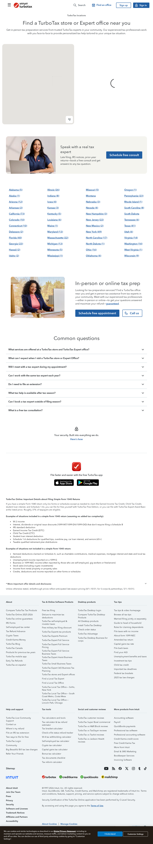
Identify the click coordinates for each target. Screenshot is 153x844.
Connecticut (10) (18, 225)
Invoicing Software (123, 760)
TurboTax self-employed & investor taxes (54, 621)
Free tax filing (48, 610)
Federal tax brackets (123, 673)
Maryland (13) (55, 231)
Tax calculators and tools (53, 718)
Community (11, 745)
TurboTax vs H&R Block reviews (93, 726)
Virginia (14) (131, 237)
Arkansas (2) (16, 207)
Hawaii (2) (14, 249)
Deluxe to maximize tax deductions (53, 615)
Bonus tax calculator (51, 753)
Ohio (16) (91, 249)
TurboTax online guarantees (19, 619)
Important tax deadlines (125, 669)
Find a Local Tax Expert (53, 678)
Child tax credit (121, 665)
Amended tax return (123, 640)
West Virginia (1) (133, 249)
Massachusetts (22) (57, 237)
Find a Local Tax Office (53, 683)
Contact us (11, 724)
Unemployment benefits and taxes (130, 656)
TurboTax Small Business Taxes (56, 663)
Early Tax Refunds (14, 660)
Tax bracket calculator (52, 728)
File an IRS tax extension (17, 733)
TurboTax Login (13, 741)
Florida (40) (15, 237)
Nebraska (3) (93, 201)
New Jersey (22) (95, 219)
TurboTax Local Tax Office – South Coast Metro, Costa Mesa (58, 694)
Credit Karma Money (16, 640)
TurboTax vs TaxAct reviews (91, 734)
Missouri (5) (92, 189)
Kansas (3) (53, 207)
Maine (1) (52, 225)
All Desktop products (88, 621)
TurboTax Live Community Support (18, 718)
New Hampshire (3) (96, 213)
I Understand (110, 834)
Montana (91, 195)
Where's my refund (15, 728)
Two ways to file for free (17, 737)
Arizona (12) (16, 201)
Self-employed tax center (18, 627)
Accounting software (124, 718)
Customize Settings (135, 834)
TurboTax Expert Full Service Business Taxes (55, 651)
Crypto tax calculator (52, 745)
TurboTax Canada (14, 648)
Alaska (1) (14, 195)
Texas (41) (130, 225)
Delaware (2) (16, 231)
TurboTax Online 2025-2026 (19, 614)
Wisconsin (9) (131, 255)
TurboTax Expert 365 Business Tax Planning (58, 668)
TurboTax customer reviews (91, 718)
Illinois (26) (53, 189)
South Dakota (131, 213)
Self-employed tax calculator (55, 741)
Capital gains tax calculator (55, 749)
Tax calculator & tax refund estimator (54, 722)
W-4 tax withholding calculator (56, 737)
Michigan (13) (55, 243)
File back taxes (121, 648)
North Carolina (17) (96, 237)
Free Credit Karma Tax (124, 743)
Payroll (117, 722)
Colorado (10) (17, 219)
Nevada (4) (92, 207)
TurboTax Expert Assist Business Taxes (57, 657)
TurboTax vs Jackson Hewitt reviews (91, 739)
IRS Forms (10, 623)
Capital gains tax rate (124, 644)
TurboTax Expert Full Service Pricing (55, 645)
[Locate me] (69, 119)
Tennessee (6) (131, 219)
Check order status (87, 629)
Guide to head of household (127, 623)
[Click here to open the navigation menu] (9, 4)
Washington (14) (133, 243)
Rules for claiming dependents (128, 627)
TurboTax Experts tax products (56, 632)
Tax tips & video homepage (127, 610)
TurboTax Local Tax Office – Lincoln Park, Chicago (55, 700)
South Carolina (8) (134, 207)
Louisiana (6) (54, 219)
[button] (76, 584)
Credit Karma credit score (126, 739)
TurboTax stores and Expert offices (58, 674)
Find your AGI (121, 652)
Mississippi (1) (55, 255)
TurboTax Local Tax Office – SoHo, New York (58, 687)
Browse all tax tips (122, 614)
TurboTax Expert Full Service (55, 640)
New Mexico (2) (94, 225)
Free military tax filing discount (56, 627)
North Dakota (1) (95, 243)
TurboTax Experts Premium (54, 636)
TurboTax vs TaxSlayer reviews (92, 730)
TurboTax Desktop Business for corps (93, 638)
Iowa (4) (51, 201)
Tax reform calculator (52, 762)
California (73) (17, 213)
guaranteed (112, 303)
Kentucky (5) (54, 213)
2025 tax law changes (124, 677)
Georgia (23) (16, 243)
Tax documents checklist (53, 758)
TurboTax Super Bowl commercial (94, 722)
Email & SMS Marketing (125, 751)
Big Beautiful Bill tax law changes (22, 749)
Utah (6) (128, 231)
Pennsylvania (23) (133, 195)
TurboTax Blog (13, 644)
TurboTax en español (16, 665)
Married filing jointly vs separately (130, 619)
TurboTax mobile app (16, 656)
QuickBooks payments (124, 726)
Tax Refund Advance (15, 631)
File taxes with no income (126, 631)
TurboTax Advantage (88, 634)
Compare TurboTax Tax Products (21, 610)
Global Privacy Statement (65, 831)
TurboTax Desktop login (89, 610)
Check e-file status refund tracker (57, 733)
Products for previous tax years (20, 652)
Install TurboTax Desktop (90, 625)
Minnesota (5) (54, 249)
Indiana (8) (53, 195)
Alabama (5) (15, 189)
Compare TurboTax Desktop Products (91, 615)
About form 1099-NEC (124, 635)
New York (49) (94, 231)
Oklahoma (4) (93, 255)
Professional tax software (125, 730)
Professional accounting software (129, 734)
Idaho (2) (14, 255)
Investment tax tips (123, 660)
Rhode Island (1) (133, 201)
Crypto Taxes (12, 635)
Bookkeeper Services (124, 755)
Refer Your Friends (14, 753)
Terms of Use (97, 805)
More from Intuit (122, 747)
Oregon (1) (130, 189)
